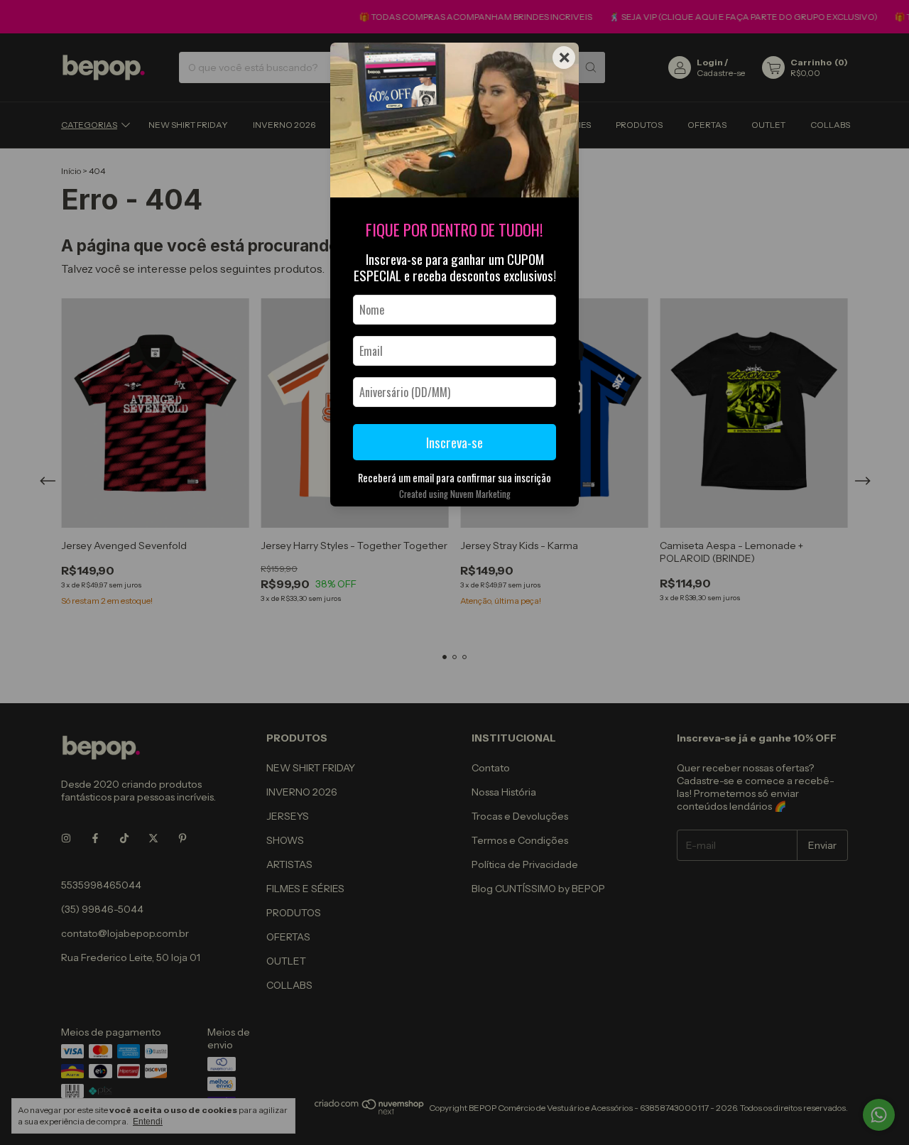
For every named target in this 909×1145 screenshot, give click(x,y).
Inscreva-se (454, 442)
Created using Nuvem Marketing (455, 494)
